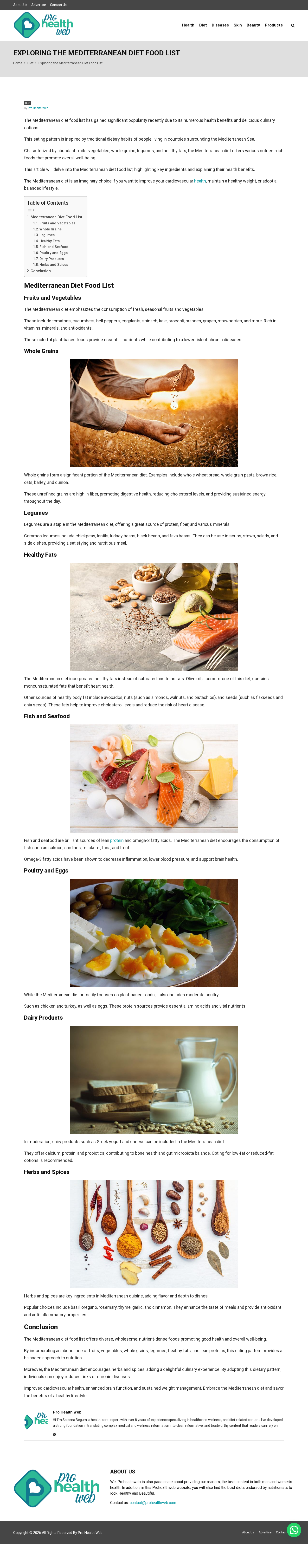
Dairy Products (51, 259)
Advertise (38, 5)
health (200, 180)
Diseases (220, 25)
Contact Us (58, 5)
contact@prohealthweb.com (153, 1502)
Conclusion (41, 271)
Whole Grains (50, 229)
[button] (294, 1530)
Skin (238, 25)
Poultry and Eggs (53, 253)
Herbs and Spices (53, 264)
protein (117, 840)
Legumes (47, 235)
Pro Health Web (38, 108)
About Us (20, 5)
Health (188, 25)
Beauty (253, 25)
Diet (203, 25)
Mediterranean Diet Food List (56, 217)
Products (274, 25)
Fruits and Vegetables (57, 223)
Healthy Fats (49, 241)
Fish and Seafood (53, 247)
